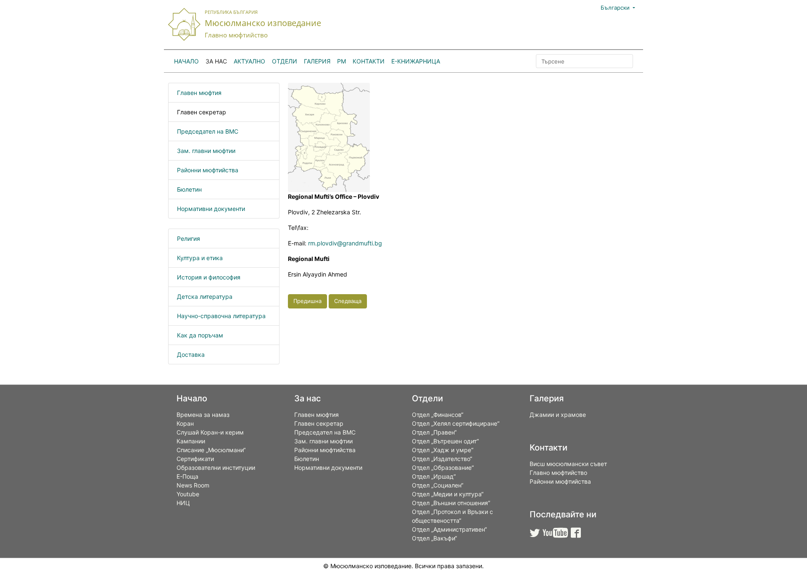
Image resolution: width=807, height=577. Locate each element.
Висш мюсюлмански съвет (568, 463)
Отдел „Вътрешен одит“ (445, 441)
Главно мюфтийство (558, 472)
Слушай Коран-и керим (210, 432)
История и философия (208, 277)
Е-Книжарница (415, 61)
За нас (216, 61)
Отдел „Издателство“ (442, 458)
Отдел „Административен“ (449, 529)
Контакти (369, 61)
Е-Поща (187, 476)
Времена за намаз (203, 414)
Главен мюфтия (199, 92)
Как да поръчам (200, 335)
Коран (185, 423)
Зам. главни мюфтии (206, 150)
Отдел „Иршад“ (434, 476)
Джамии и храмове (558, 414)
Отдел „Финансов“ (437, 414)
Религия (188, 238)
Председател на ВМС (207, 131)
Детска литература (204, 296)
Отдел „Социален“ (437, 485)
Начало (186, 61)
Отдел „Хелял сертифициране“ (455, 423)
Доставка (191, 354)
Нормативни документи (211, 208)
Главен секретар (201, 112)
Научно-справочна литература (221, 315)
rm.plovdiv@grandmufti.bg (345, 243)
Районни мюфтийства (207, 170)
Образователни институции (216, 467)
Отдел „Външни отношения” (451, 502)
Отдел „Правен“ (434, 432)
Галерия (317, 61)
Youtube (188, 494)
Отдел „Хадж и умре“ (442, 449)
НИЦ (183, 502)
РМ (341, 61)
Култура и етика (200, 257)
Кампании (191, 441)
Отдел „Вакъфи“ (434, 538)
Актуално (249, 61)
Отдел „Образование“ (443, 467)
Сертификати (195, 458)
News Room (193, 485)
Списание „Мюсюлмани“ (211, 449)
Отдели (284, 61)
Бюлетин (189, 189)
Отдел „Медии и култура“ (447, 494)
